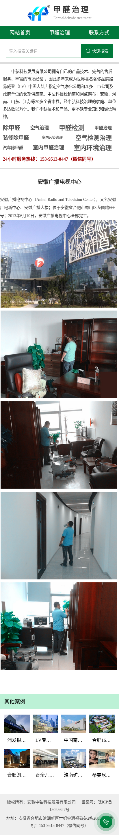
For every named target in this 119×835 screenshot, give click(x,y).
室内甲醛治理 (48, 148)
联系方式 (99, 33)
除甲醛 (11, 128)
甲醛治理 (59, 33)
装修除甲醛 (16, 138)
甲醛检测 (71, 127)
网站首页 (20, 33)
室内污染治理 (52, 138)
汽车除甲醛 (13, 148)
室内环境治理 (93, 147)
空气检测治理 (93, 137)
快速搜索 (100, 51)
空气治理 (39, 127)
